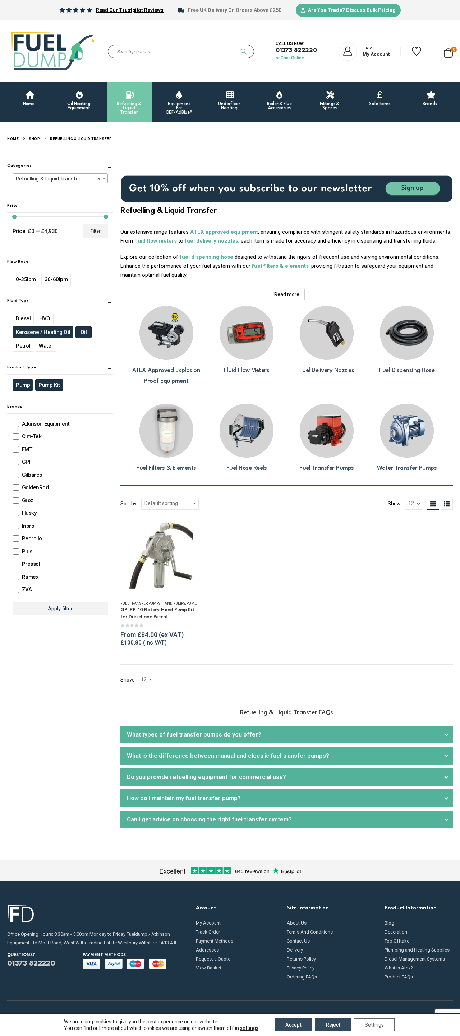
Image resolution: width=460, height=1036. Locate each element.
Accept (293, 1025)
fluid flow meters (155, 241)
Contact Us (298, 941)
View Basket (208, 968)
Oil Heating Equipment (79, 106)
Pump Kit (49, 385)
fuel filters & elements (280, 266)
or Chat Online (290, 57)
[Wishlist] (416, 51)
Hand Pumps (173, 603)
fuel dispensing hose (206, 257)
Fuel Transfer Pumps (140, 603)
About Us (297, 923)
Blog (389, 923)
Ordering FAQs (302, 977)
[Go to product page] (159, 556)
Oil (83, 332)
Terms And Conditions (310, 932)
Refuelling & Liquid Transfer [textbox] (58, 179)
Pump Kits (195, 603)
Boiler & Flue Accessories (279, 106)
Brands (430, 104)
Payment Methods (214, 941)
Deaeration (396, 932)
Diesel (23, 319)
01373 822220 (296, 50)
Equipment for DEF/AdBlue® (179, 108)
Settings (374, 1025)
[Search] (244, 51)
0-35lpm (26, 279)
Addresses (207, 950)
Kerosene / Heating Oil (43, 332)
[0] (448, 51)
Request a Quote (213, 959)
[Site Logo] (52, 51)
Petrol (23, 346)
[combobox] (60, 179)
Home (28, 104)
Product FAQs (399, 977)
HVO (44, 319)
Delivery (295, 950)
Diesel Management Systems (415, 959)
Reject (333, 1025)
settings (249, 1028)
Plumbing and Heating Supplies (417, 950)
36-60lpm (56, 279)
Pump (23, 385)
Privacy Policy (300, 968)
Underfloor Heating (229, 106)
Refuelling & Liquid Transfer (129, 108)
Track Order (208, 932)
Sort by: (129, 503)
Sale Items (379, 104)
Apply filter (60, 608)
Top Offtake (397, 941)
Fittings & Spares (330, 106)
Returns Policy (301, 959)
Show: (394, 503)
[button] (433, 504)
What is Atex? (399, 968)
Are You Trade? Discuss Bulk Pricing (352, 10)
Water (46, 346)
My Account (208, 923)
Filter (95, 231)
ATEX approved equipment (224, 232)
